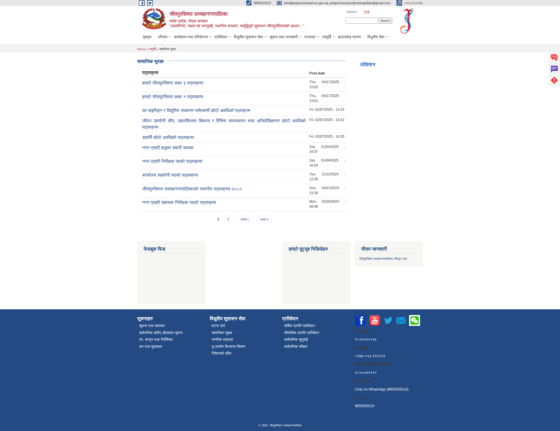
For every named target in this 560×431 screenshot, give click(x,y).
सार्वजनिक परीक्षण (295, 347)
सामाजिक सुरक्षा (222, 333)
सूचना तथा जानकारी (284, 37)
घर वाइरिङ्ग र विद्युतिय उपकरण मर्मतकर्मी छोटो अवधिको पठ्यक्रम (196, 110)
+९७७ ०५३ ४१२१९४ (370, 356)
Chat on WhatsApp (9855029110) (382, 389)
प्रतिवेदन (220, 37)
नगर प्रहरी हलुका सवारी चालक (168, 147)
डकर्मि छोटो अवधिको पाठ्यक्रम (168, 137)
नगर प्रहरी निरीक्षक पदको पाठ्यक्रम (172, 161)
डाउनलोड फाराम (349, 37)
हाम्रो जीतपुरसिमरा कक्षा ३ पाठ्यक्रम (172, 82)
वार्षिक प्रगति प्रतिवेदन (299, 326)
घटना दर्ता (218, 326)
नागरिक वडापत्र (222, 340)
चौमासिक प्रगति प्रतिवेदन (301, 333)
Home (141, 49)
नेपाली (367, 11)
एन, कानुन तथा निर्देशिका (156, 340)
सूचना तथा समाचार (152, 326)
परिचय (162, 37)
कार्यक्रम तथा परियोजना (191, 37)
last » (264, 219)
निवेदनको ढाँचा (221, 353)
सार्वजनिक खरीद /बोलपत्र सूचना (161, 333)
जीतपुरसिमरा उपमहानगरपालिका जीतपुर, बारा (383, 258)
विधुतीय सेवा (375, 37)
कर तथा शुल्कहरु (150, 347)
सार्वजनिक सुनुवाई (296, 340)
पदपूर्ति (326, 37)
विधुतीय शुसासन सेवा (248, 37)
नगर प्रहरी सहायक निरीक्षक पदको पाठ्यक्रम (179, 202)
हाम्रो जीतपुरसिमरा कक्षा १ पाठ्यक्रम (172, 96)
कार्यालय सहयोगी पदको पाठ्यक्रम (170, 175)
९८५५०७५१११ (366, 373)
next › (245, 219)
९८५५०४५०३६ (366, 339)
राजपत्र (310, 37)
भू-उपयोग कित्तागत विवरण (228, 347)
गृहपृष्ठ (147, 37)
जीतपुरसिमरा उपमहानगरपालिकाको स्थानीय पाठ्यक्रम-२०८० (192, 188)
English (351, 11)
